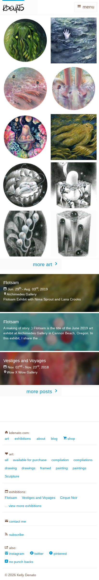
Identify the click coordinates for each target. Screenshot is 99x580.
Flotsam (11, 498)
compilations (83, 460)
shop (71, 438)
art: (11, 454)
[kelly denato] (13, 7)
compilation (60, 460)
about (41, 438)
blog (54, 438)
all (6, 460)
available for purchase (30, 460)
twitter (38, 554)
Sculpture (12, 476)
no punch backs (20, 562)
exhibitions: (17, 492)
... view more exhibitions (23, 506)
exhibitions (23, 438)
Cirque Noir (68, 498)
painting (62, 468)
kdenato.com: (19, 432)
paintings (79, 468)
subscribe (16, 534)
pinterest (60, 554)
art (7, 438)
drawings (28, 468)
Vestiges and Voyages (38, 498)
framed (45, 468)
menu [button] (87, 6)
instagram (16, 554)
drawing (11, 468)
